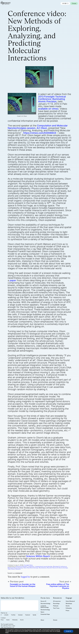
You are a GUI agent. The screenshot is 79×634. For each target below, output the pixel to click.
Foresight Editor (28, 565)
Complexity (31, 566)
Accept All (68, 631)
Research (18, 569)
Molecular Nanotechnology (15, 567)
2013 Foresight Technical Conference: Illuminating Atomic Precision (52, 99)
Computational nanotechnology (43, 566)
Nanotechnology (63, 567)
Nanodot (49, 567)
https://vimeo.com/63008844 (39, 132)
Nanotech (55, 567)
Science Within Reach (38, 556)
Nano (25, 567)
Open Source (11, 569)
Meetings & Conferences (60, 566)
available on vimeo (48, 108)
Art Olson (42, 128)
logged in (25, 576)
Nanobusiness (42, 567)
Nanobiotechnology (32, 567)
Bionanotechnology (21, 566)
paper (13, 280)
